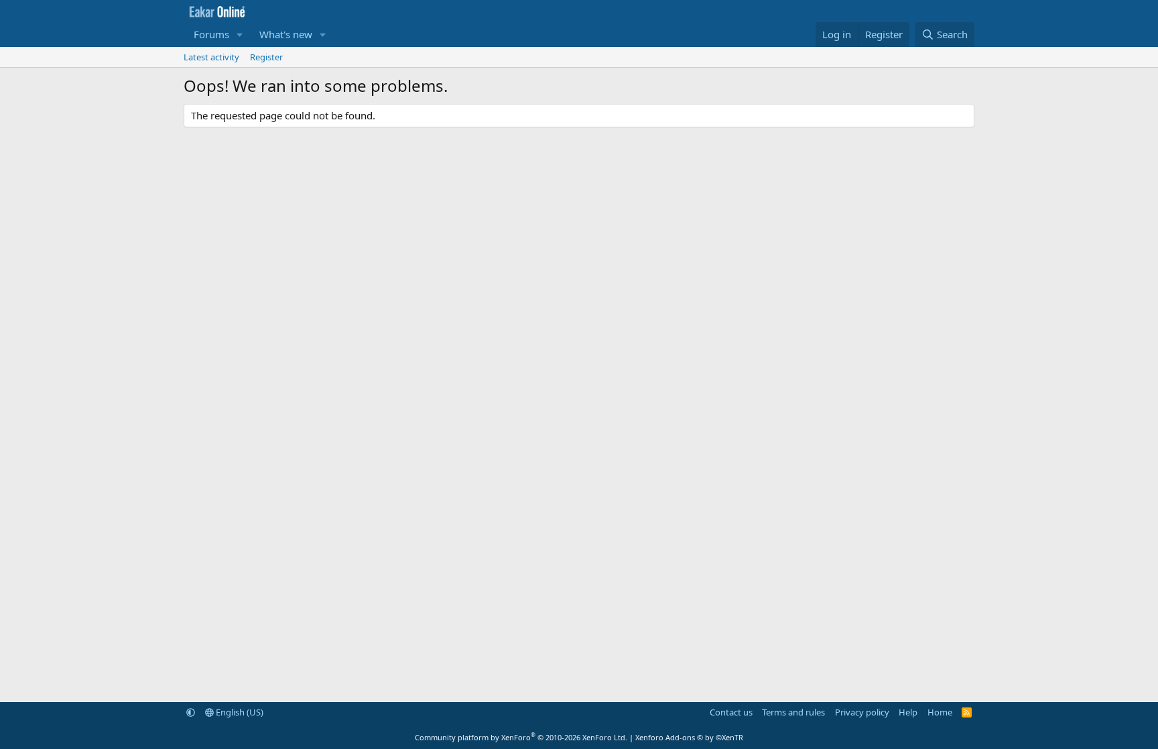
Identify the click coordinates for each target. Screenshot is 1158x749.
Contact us (731, 712)
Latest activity (211, 57)
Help (908, 712)
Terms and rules (793, 712)
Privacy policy (862, 712)
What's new (285, 34)
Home (939, 712)
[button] (240, 34)
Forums (211, 34)
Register (266, 57)
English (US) (238, 712)
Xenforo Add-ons (689, 737)
